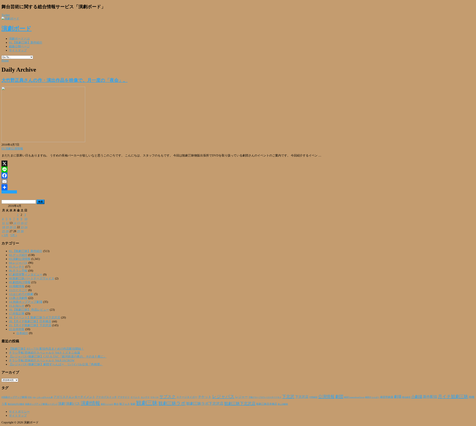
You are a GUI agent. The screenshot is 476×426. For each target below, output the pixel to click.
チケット (204, 397)
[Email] (238, 181)
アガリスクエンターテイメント (74, 396)
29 (18, 231)
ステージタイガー (186, 397)
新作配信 (430, 397)
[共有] (238, 187)
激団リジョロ (107, 404)
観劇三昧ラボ (172, 403)
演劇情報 (90, 403)
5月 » (13, 235)
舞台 (116, 404)
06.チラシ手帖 (18, 270)
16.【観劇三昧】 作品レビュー (29, 309)
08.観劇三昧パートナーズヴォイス (31, 278)
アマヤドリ (124, 397)
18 (3, 227)
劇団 (339, 396)
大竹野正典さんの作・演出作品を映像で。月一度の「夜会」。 (64, 80)
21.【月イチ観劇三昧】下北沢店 (30, 325)
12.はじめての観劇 (21, 294)
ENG (30, 397)
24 (25, 227)
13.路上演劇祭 (18, 298)
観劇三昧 (147, 403)
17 (25, 223)
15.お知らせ (17, 305)
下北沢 (288, 396)
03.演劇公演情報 (12, 148)
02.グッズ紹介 (18, 255)
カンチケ (145, 397)
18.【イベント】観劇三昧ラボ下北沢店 (34, 317)
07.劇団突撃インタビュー (25, 274)
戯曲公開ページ (19, 46)
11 (3, 223)
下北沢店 (301, 397)
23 (22, 227)
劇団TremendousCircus (354, 397)
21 (14, 227)
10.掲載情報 (17, 286)
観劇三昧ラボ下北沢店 (204, 403)
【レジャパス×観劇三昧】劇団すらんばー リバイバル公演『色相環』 (56, 364)
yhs (34, 397)
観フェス (124, 403)
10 (25, 218)
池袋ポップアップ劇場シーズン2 (41, 404)
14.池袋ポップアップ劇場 (25, 301)
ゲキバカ (154, 397)
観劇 (133, 404)
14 (14, 223)
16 (22, 223)
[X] (238, 163)
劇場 (397, 397)
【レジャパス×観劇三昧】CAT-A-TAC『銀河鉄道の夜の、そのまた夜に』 (58, 356)
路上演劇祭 (283, 404)
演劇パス (73, 404)
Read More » (9, 191)
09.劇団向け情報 (19, 282)
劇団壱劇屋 (386, 397)
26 (7, 231)
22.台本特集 (17, 329)
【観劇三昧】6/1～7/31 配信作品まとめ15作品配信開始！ (46, 348)
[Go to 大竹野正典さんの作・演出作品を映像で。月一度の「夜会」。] (43, 141)
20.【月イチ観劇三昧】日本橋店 (30, 321)
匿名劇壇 (406, 397)
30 (22, 231)
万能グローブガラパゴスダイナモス (265, 397)
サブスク (167, 397)
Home (5, 60)
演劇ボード (16, 28)
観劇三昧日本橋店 (266, 404)
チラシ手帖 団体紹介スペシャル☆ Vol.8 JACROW (42, 360)
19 (7, 227)
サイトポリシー (19, 411)
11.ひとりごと (18, 290)
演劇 (61, 404)
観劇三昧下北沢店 (239, 403)
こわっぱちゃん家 (44, 397)
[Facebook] (238, 175)
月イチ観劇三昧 (453, 396)
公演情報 (326, 396)
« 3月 (4, 235)
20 (10, 227)
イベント (135, 397)
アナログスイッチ (106, 397)
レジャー (241, 397)
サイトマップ (18, 50)
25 (3, 231)
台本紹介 (22, 333)
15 (18, 223)
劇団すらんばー (372, 397)
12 (7, 223)
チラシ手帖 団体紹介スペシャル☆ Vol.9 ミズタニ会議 (44, 352)
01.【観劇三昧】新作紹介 (25, 42)
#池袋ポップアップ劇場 (14, 397)
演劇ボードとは (19, 38)
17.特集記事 (17, 313)
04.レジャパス (18, 262)
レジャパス (223, 396)
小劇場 (416, 397)
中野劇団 (313, 397)
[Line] (238, 169)
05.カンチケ (17, 266)
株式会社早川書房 (16, 404)
